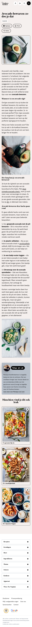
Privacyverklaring (16, 598)
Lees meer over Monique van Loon (13, 392)
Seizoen (6, 570)
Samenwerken (7, 604)
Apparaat (7, 581)
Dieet (5, 553)
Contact (16, 604)
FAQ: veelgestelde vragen (10, 601)
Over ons (23, 601)
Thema (6, 564)
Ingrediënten (8, 558)
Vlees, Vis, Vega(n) (10, 587)
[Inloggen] (15, 3)
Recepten (7, 541)
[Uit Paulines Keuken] (4, 3)
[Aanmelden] (20, 3)
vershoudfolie (24, 243)
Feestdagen (7, 547)
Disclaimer (6, 598)
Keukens (6, 575)
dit (8, 202)
